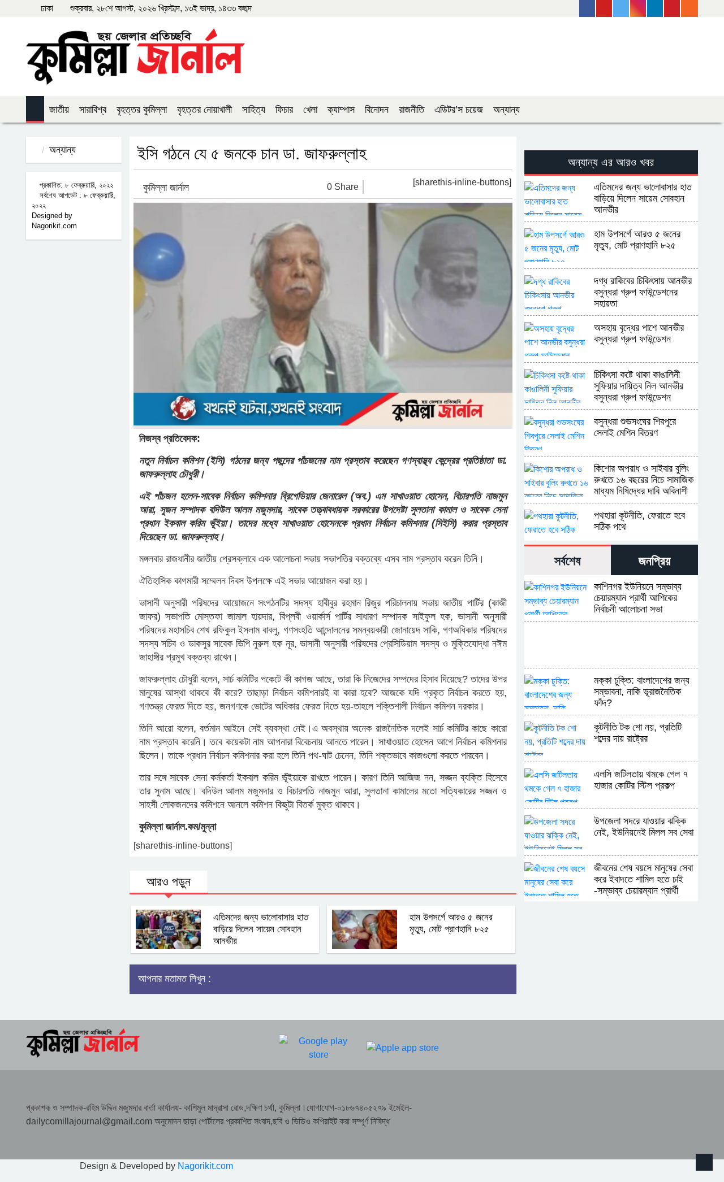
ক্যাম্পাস (341, 109)
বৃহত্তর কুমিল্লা (142, 109)
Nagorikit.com (205, 1166)
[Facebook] (587, 8)
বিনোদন (377, 109)
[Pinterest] (672, 8)
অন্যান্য (506, 109)
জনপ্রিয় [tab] (655, 561)
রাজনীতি (411, 109)
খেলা (310, 109)
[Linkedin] (655, 8)
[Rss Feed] (689, 8)
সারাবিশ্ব (92, 109)
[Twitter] (621, 8)
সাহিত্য (253, 109)
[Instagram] (638, 8)
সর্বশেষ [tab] (567, 561)
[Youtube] (604, 8)
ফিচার (284, 109)
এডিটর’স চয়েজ (458, 109)
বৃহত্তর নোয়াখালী (204, 109)
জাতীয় (59, 109)
